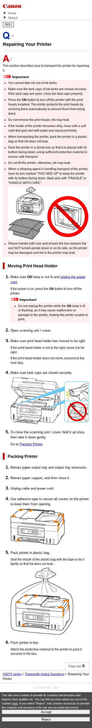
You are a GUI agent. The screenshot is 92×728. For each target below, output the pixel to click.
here (15, 703)
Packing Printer (31, 444)
